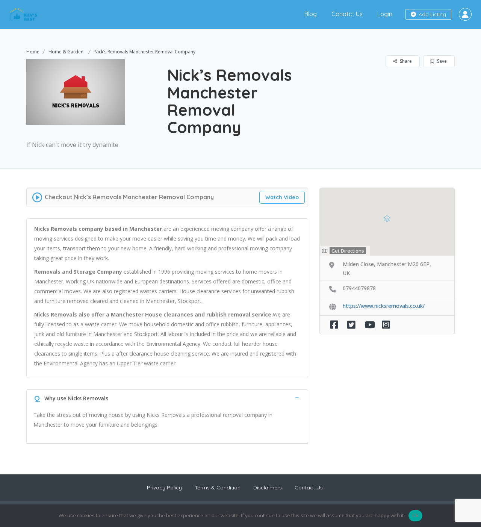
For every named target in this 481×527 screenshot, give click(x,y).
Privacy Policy (164, 487)
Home (32, 51)
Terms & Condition (217, 487)
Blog (310, 14)
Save (441, 61)
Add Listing (431, 14)
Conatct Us (347, 14)
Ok (415, 515)
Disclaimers (267, 487)
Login (384, 14)
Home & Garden (65, 51)
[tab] (167, 397)
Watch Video (282, 197)
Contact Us (309, 487)
